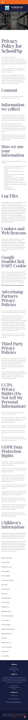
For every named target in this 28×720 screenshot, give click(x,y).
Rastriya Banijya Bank (6, 633)
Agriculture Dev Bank (6, 558)
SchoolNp (17, 7)
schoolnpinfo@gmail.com (16, 702)
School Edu (4, 638)
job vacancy (4, 593)
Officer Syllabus (5, 620)
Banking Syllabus (5, 571)
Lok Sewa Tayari (5, 602)
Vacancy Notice (5, 656)
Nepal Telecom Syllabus (7, 616)
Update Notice (5, 651)
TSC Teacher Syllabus (6, 647)
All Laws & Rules (5, 562)
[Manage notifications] (25, 717)
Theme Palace (17, 716)
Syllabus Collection (6, 642)
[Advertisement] (7, 15)
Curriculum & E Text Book (7, 580)
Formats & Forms (5, 589)
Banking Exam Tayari (6, 567)
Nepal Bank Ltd (5, 607)
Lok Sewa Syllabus (6, 598)
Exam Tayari (4, 584)
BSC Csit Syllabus (5, 575)
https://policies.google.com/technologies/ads (12, 285)
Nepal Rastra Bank (6, 611)
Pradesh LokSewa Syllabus (8, 629)
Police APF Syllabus (6, 624)
